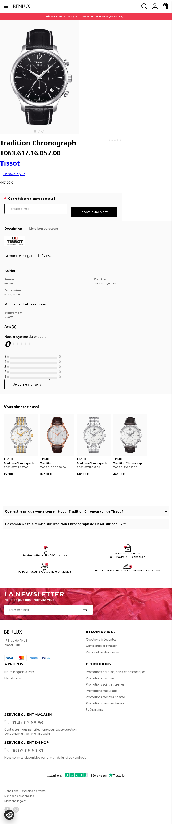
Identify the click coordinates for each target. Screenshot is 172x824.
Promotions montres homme (105, 697)
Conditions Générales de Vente (25, 790)
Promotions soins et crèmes (105, 684)
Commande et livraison (101, 646)
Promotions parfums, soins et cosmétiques (115, 672)
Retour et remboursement (104, 652)
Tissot (10, 162)
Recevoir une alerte (94, 212)
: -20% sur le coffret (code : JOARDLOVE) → (86, 16)
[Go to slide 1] (35, 131)
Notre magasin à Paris (19, 672)
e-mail (51, 757)
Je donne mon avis (27, 384)
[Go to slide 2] (39, 131)
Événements (94, 709)
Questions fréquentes (101, 639)
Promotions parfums (100, 678)
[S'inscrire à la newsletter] (84, 610)
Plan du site (12, 678)
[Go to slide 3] (42, 131)
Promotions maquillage (101, 690)
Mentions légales (15, 801)
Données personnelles (19, 796)
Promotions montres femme (105, 703)
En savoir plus (14, 174)
